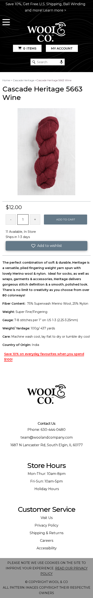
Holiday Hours (46, 489)
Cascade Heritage (23, 80)
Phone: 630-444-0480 (46, 430)
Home (6, 80)
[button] (47, 246)
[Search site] (33, 62)
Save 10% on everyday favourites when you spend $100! (44, 356)
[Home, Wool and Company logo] (46, 32)
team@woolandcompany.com (47, 437)
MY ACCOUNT (62, 48)
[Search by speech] (61, 62)
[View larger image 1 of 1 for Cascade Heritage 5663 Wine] (46, 152)
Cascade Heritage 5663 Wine (53, 80)
